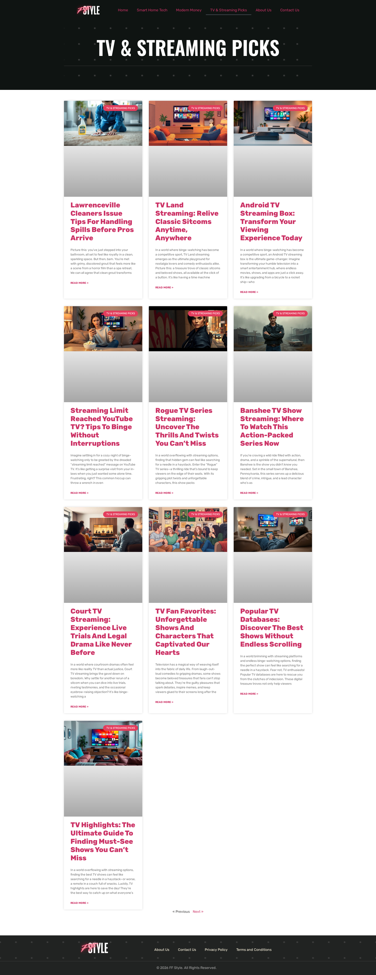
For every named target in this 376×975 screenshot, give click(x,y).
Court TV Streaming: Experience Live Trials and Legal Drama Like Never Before (101, 632)
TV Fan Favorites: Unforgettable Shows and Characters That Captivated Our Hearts (185, 632)
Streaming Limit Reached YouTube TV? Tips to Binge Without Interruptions (101, 427)
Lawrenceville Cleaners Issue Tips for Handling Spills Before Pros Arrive (102, 221)
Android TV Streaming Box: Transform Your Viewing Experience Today (271, 221)
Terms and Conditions (254, 950)
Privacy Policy (216, 950)
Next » (198, 911)
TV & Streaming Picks (228, 10)
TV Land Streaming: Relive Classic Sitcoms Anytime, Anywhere (186, 221)
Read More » (79, 282)
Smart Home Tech (152, 10)
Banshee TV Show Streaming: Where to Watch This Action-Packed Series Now (272, 427)
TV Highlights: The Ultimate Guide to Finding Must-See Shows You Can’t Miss (102, 841)
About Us (264, 10)
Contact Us (289, 10)
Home (123, 10)
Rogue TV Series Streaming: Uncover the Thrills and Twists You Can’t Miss (187, 427)
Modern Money (188, 10)
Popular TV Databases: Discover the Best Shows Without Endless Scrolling (271, 627)
